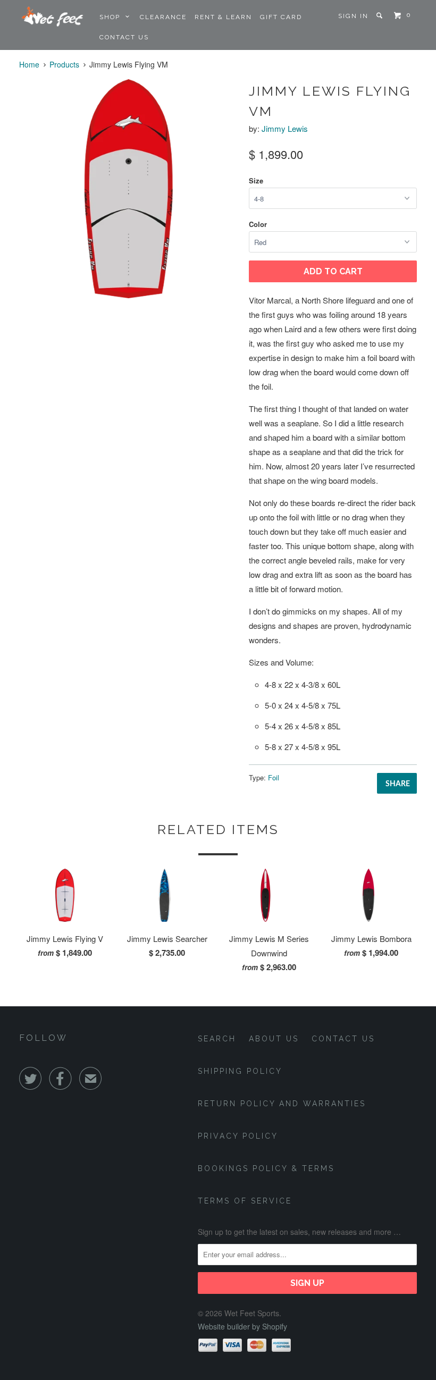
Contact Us (124, 37)
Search (217, 1038)
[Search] (380, 15)
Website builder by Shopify (242, 1326)
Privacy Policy (238, 1136)
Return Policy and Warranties (282, 1103)
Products (64, 64)
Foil (273, 777)
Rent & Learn (223, 17)
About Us (274, 1038)
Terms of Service (245, 1201)
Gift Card (281, 17)
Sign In (353, 16)
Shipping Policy (240, 1071)
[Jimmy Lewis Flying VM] (128, 188)
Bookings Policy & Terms (266, 1168)
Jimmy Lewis (285, 128)
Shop (112, 17)
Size (256, 180)
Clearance (163, 17)
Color (258, 224)
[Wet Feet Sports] (52, 15)
